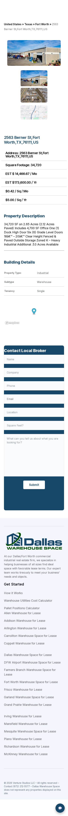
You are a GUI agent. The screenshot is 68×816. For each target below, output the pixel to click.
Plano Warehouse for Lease (23, 739)
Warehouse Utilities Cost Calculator (28, 600)
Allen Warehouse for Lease (22, 613)
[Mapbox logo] (12, 323)
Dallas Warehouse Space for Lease (28, 655)
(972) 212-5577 (21, 786)
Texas (28, 24)
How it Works (13, 593)
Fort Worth (42, 24)
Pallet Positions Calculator (22, 608)
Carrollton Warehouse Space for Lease (30, 636)
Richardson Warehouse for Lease (26, 746)
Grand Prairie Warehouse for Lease (27, 704)
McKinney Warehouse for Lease (26, 754)
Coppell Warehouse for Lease (24, 643)
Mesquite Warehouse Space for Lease (30, 731)
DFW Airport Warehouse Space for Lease (32, 662)
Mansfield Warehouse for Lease (25, 724)
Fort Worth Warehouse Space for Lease (31, 682)
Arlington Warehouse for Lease (25, 628)
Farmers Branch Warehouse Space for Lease (30, 672)
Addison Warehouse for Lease (24, 620)
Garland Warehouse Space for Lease (29, 697)
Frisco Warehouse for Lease (23, 689)
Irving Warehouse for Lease (22, 716)
